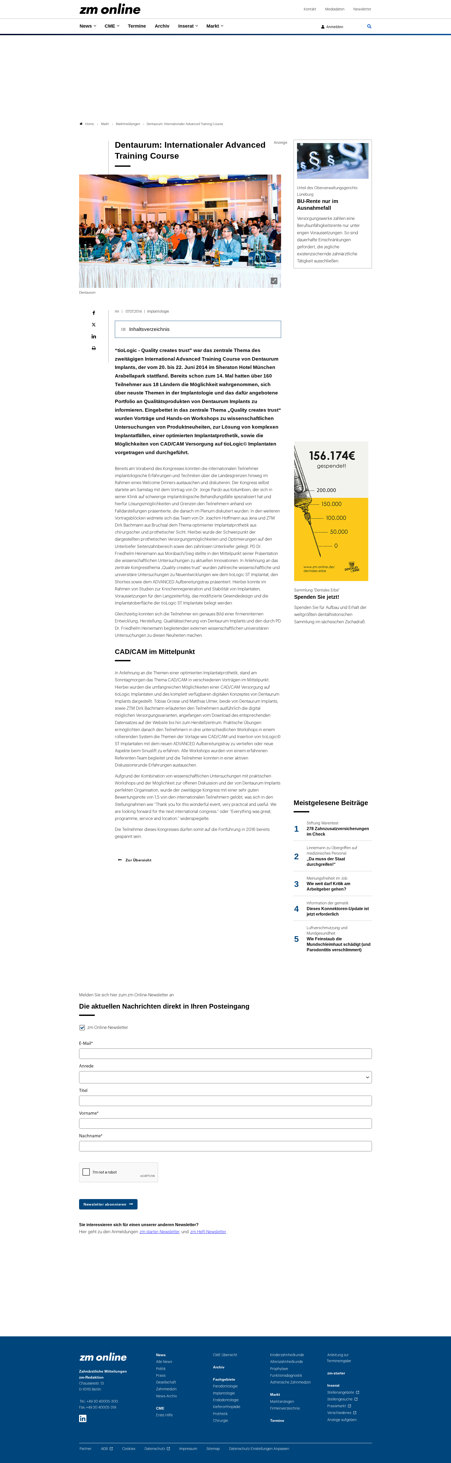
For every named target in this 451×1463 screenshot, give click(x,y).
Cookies (128, 1448)
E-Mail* (86, 1043)
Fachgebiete (224, 1379)
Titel (83, 1091)
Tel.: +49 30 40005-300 (99, 1401)
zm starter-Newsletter (160, 1232)
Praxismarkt (336, 1406)
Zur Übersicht (137, 860)
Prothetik (220, 1414)
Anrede (86, 1066)
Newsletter (362, 9)
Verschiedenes (339, 1413)
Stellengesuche (340, 1399)
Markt (212, 26)
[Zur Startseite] (110, 9)
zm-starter (336, 1373)
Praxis (160, 1375)
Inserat (186, 26)
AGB (104, 1448)
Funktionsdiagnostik (286, 1375)
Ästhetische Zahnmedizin (290, 1382)
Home (89, 124)
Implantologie (224, 1393)
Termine (137, 26)
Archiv (162, 26)
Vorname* (89, 1113)
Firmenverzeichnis (285, 1408)
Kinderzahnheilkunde (287, 1355)
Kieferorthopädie (226, 1407)
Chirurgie (220, 1420)
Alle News (164, 1361)
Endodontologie (226, 1400)
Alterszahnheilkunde (286, 1361)
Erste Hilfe (164, 1415)
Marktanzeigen (282, 1401)
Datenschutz (155, 1448)
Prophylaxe (279, 1369)
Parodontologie (225, 1386)
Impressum (188, 1448)
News (86, 26)
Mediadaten (335, 9)
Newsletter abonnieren (105, 1204)
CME (110, 26)
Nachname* (91, 1136)
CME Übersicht (225, 1355)
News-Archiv (166, 1396)
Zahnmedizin (166, 1389)
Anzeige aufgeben (342, 1420)
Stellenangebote (340, 1392)
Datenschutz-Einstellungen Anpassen (259, 1448)
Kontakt (310, 9)
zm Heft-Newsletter (208, 1232)
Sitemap (213, 1448)
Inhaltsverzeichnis (149, 329)
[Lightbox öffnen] (274, 280)
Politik (161, 1369)
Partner (86, 1448)
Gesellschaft (166, 1382)
